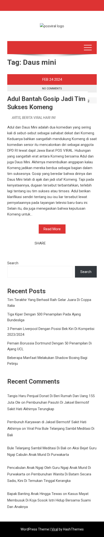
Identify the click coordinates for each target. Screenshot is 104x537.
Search (12, 263)
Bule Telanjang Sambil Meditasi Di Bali (36, 448)
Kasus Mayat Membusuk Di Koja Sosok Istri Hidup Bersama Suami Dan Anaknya (49, 500)
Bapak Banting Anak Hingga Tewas (34, 494)
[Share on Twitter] (56, 243)
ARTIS (16, 118)
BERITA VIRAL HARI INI (39, 118)
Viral (54, 529)
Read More (52, 229)
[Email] (66, 243)
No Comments (52, 88)
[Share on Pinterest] (61, 243)
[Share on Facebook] (50, 243)
